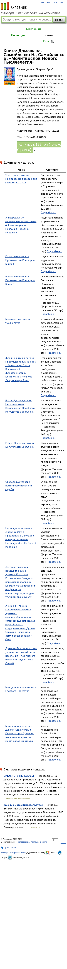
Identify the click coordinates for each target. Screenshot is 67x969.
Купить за (39, 147)
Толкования (33, 29)
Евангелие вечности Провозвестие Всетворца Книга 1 (20, 260)
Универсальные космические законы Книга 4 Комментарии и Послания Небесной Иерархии (20, 225)
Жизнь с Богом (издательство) (23, 804)
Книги (49, 35)
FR (61, 2)
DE (48, 2)
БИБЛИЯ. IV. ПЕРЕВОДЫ (19, 775)
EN (42, 2)
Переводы (18, 35)
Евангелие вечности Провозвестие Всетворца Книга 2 (20, 280)
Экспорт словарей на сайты (13, 852)
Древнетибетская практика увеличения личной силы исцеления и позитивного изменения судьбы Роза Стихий (21, 656)
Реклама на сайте (39, 842)
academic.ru (14, 6)
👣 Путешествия (8, 847)
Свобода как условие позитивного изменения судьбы (19, 485)
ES (55, 2)
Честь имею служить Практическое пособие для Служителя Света (21, 179)
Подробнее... (48, 212)
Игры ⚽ (48, 41)
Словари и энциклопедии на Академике (30, 13)
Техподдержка (23, 842)
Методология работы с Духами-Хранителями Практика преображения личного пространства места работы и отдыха (19, 733)
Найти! (59, 19)
